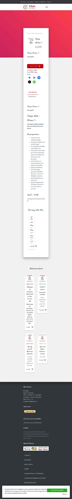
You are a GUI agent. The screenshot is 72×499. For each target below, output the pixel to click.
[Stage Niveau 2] (31, 217)
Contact (49, 2)
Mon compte (30, 2)
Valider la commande (40, 2)
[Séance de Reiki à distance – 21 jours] (42, 337)
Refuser (64, 494)
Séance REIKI (29, 284)
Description (32, 92)
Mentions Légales (30, 482)
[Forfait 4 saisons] (42, 277)
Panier (26, 469)
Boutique (23, 2)
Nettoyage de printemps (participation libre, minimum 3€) (29, 294)
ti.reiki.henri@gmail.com (30, 401)
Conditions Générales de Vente (35, 478)
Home (28, 33)
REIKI (31, 72)
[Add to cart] (36, 246)
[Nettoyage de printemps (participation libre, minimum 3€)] (29, 277)
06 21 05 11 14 (28, 399)
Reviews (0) (32, 96)
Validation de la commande (33, 473)
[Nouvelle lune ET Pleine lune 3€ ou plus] (29, 337)
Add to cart (34, 66)
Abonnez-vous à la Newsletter (33, 423)
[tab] (34, 92)
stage (35, 72)
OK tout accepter (57, 490)
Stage (32, 33)
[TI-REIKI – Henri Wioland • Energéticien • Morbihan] (30, 7)
